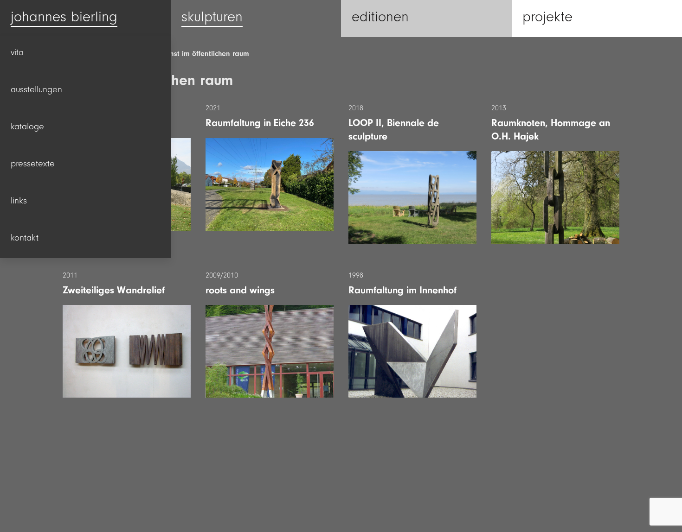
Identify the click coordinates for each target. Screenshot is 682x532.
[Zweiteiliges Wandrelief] (127, 351)
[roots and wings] (270, 351)
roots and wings (240, 290)
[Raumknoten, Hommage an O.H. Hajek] (555, 197)
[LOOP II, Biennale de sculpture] (412, 197)
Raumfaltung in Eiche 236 (260, 122)
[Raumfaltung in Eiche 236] (270, 184)
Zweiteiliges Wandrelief (114, 290)
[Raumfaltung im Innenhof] (412, 351)
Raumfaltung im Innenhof (402, 290)
